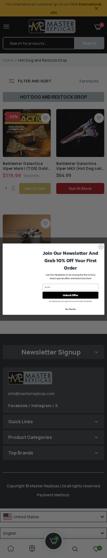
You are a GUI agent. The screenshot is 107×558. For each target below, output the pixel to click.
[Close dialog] (101, 246)
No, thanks (70, 308)
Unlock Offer (70, 295)
